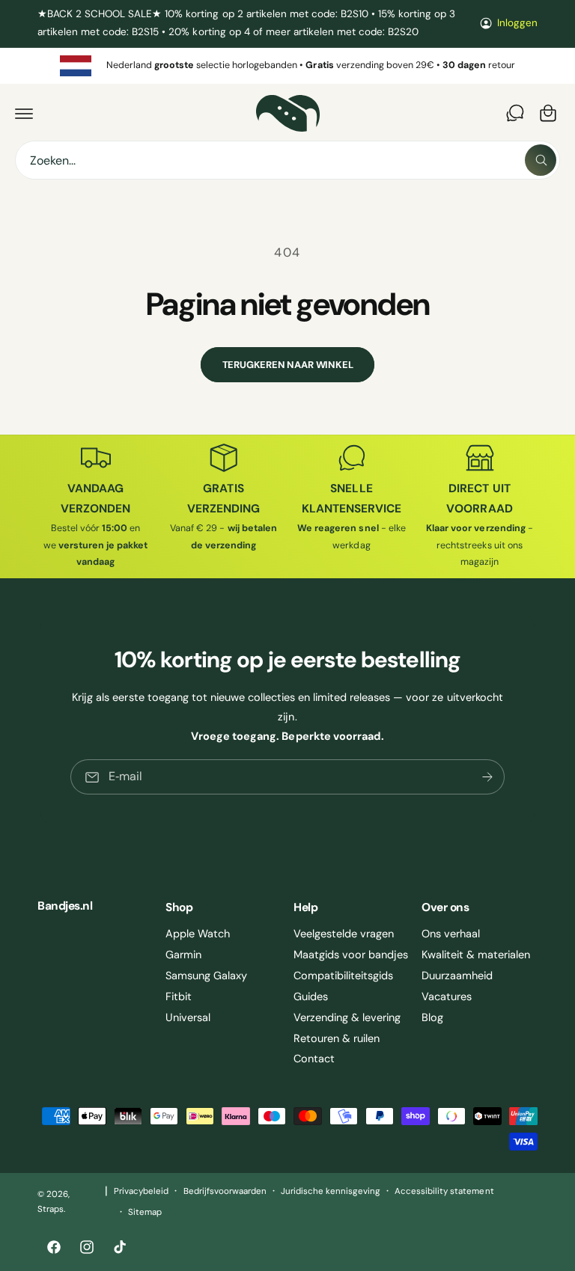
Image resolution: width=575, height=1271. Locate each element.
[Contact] (515, 113)
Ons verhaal (451, 933)
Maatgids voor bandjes (350, 954)
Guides (310, 996)
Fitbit (178, 996)
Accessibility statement (444, 1191)
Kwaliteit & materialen (476, 954)
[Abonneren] (487, 776)
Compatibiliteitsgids (343, 975)
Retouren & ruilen (336, 1038)
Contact (314, 1058)
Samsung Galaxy (206, 975)
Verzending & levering (347, 1017)
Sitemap (145, 1212)
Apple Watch (197, 933)
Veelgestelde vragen (343, 933)
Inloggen (517, 22)
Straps (50, 1209)
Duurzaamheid (457, 975)
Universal (187, 1017)
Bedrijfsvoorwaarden (225, 1191)
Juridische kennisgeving (330, 1191)
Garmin (183, 954)
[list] (287, 65)
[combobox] (287, 160)
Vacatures (447, 996)
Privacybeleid (141, 1191)
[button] (23, 113)
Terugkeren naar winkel (287, 364)
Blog (432, 1017)
